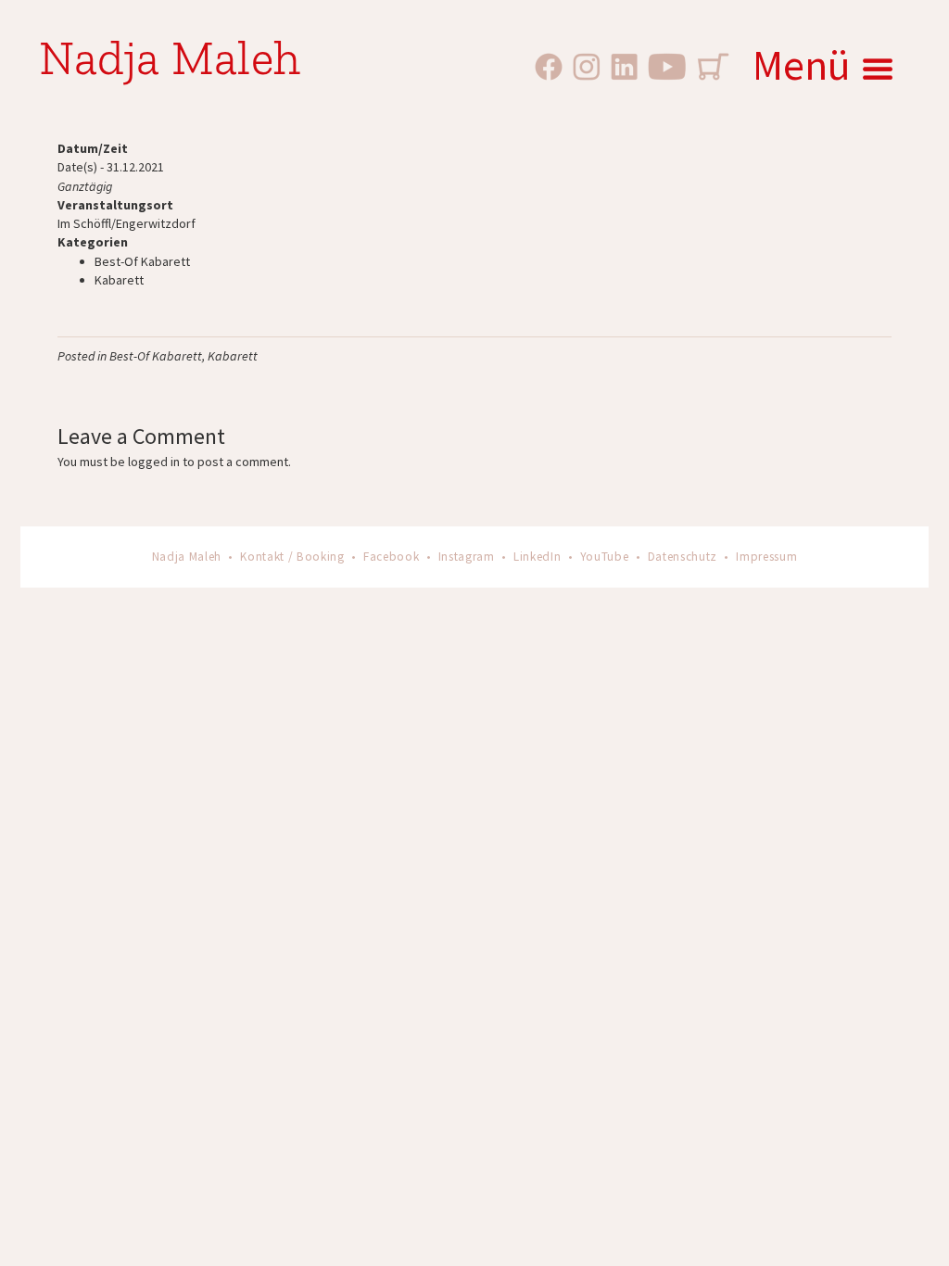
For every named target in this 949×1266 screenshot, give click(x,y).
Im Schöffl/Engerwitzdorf (126, 223)
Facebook (391, 556)
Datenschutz (682, 556)
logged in (154, 461)
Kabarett (119, 280)
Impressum (766, 556)
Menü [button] (802, 65)
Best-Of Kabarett (142, 261)
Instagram (466, 556)
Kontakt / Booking (292, 556)
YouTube (604, 556)
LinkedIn (537, 556)
